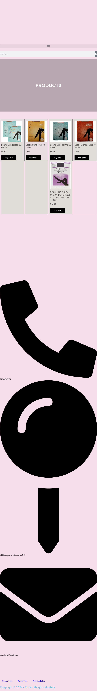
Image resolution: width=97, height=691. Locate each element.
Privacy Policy (7, 681)
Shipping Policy (39, 681)
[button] (48, 46)
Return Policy (23, 681)
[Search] (96, 54)
